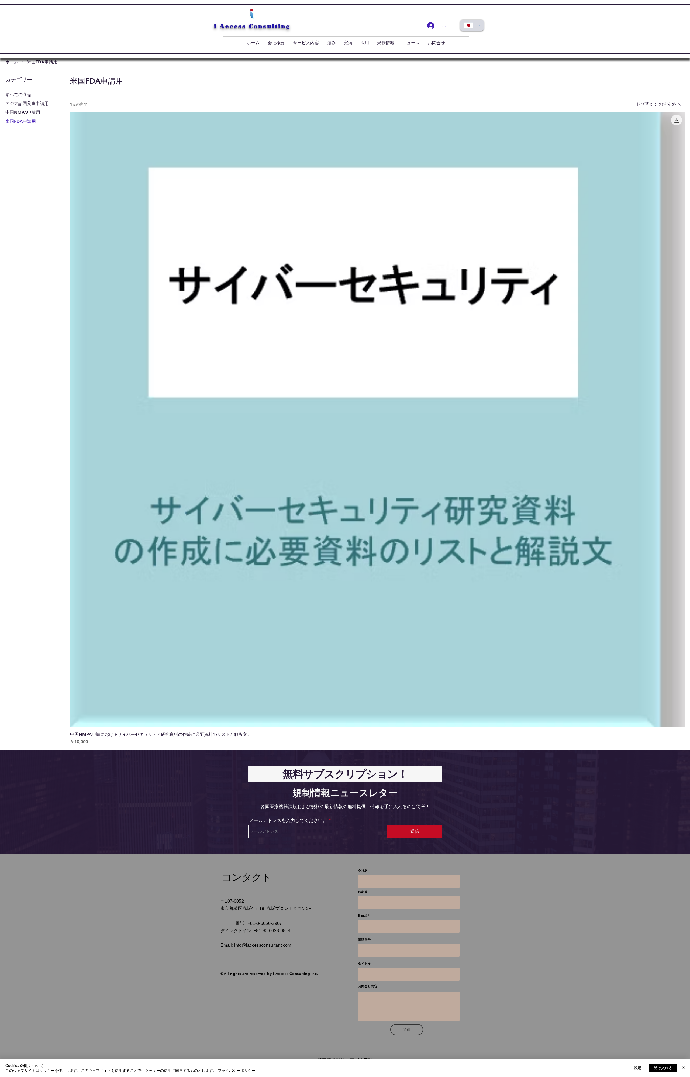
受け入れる (663, 1067)
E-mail (362, 915)
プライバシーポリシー (237, 1070)
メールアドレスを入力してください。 (288, 820)
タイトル (364, 963)
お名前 (363, 891)
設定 (637, 1067)
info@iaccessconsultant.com (262, 945)
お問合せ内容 (367, 986)
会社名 (363, 870)
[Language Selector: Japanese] (472, 25)
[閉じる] (683, 1068)
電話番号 (364, 939)
